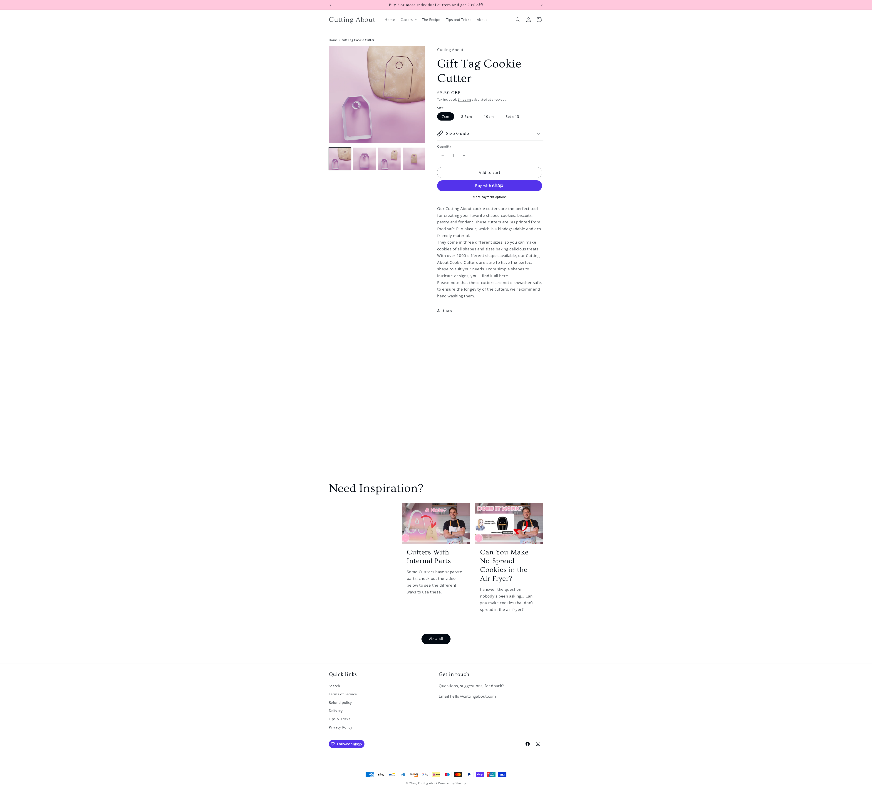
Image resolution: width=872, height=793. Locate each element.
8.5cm (466, 116)
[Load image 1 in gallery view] (340, 159)
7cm (445, 116)
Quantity (444, 146)
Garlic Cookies (360, 514)
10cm (489, 116)
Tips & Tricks (339, 718)
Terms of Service (343, 694)
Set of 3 (512, 116)
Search (334, 686)
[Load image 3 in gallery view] (389, 159)
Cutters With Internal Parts (429, 556)
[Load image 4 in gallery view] (414, 159)
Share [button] (447, 310)
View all (436, 638)
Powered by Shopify (452, 783)
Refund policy (340, 702)
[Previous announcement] (330, 4)
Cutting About (428, 783)
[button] (408, 20)
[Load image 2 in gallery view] (364, 159)
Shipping (464, 99)
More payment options (490, 197)
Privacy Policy (340, 727)
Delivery (336, 710)
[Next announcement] (542, 4)
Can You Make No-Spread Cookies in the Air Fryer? (504, 565)
